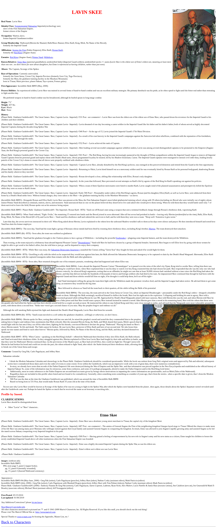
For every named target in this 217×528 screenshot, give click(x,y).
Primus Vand (37, 57)
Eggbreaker (121, 238)
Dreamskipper (84, 242)
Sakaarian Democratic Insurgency (65, 250)
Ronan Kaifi (57, 50)
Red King (18, 52)
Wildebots (48, 57)
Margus (152, 229)
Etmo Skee (22, 62)
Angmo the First (19, 50)
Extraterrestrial (21, 26)
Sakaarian (33, 26)
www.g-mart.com (24, 516)
